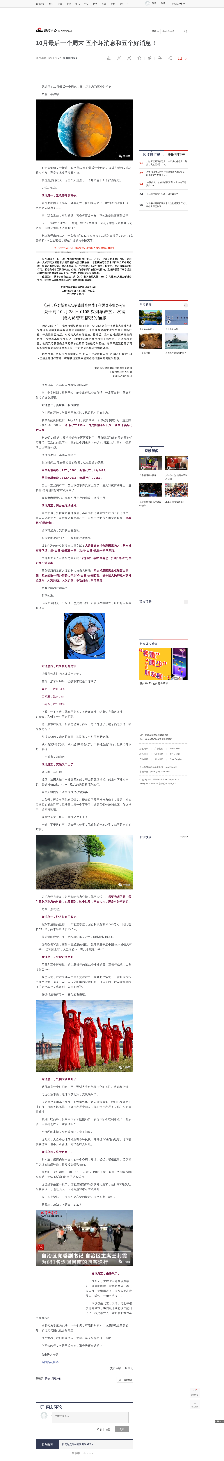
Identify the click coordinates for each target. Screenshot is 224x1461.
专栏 (113, 4)
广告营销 (159, 748)
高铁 (47, 1378)
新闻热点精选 (50, 1362)
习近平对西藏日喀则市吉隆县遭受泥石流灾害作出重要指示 (166, 205)
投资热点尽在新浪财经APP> (77, 1444)
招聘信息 (159, 754)
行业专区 (184, 837)
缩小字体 (119, 58)
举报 (109, 58)
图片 (104, 4)
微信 (160, 58)
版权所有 (172, 783)
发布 (121, 1429)
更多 (122, 4)
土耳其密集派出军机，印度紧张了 (162, 194)
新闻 (51, 4)
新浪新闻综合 (70, 58)
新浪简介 (143, 748)
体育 (60, 4)
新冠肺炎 (56, 1378)
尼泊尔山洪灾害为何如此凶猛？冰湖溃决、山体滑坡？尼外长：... (166, 173)
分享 (170, 58)
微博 (149, 58)
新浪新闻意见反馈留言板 (157, 735)
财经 (69, 4)
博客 (95, 4)
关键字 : (40, 1378)
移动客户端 (177, 3)
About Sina (175, 748)
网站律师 (159, 759)
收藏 (139, 58)
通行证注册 (175, 754)
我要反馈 (128, 1380)
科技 (86, 4)
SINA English (176, 759)
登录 (99, 1429)
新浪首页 (40, 4)
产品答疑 (143, 759)
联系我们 (143, 754)
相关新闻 (47, 1444)
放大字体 (129, 58)
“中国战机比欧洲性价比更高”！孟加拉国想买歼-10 (166, 184)
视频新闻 (152, 451)
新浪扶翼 (145, 837)
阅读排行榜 (151, 154)
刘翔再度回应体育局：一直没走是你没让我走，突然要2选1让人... (166, 163)
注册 (163, 3)
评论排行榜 (176, 154)
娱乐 (77, 4)
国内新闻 (62, 31)
